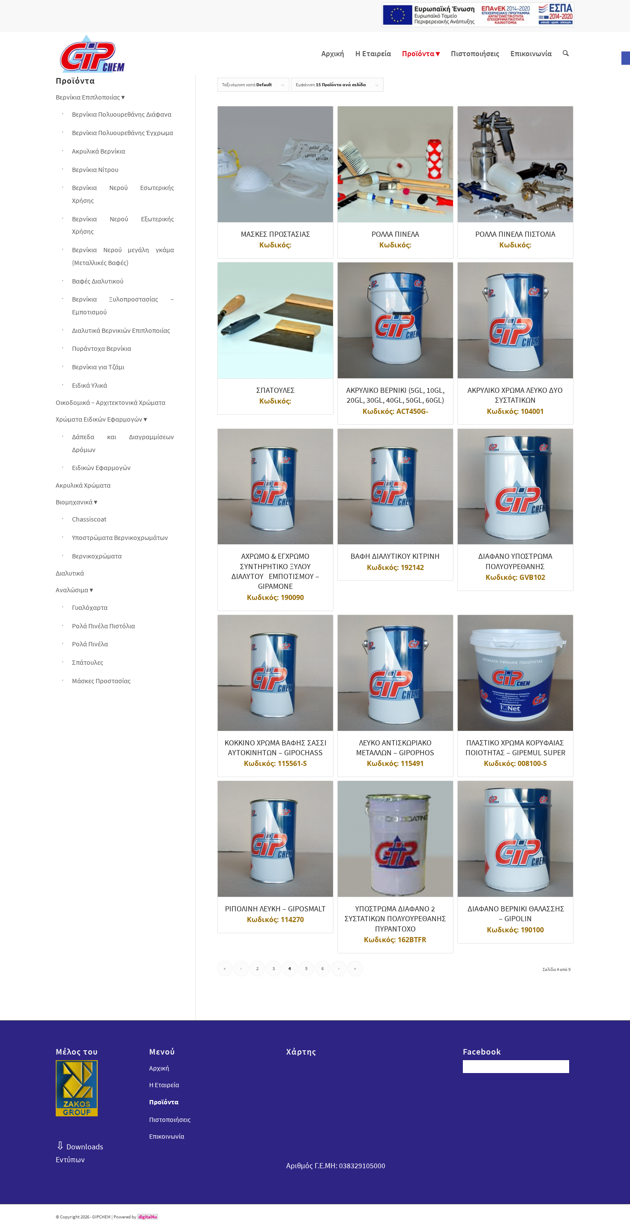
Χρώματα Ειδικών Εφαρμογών (99, 419)
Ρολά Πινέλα (90, 643)
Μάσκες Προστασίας (101, 680)
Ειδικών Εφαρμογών (101, 467)
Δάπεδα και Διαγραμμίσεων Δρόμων (123, 443)
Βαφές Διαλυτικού (97, 281)
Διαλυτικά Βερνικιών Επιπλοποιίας (121, 330)
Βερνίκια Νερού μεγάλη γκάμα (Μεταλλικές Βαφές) (123, 256)
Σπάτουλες (87, 662)
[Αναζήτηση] (565, 53)
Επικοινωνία (166, 1136)
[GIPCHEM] (92, 53)
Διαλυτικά (70, 573)
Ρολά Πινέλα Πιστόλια (103, 625)
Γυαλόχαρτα (90, 607)
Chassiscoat (89, 519)
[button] (625, 58)
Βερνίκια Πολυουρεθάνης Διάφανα (121, 114)
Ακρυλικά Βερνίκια (98, 151)
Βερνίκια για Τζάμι (98, 366)
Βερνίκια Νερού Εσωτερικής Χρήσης (123, 194)
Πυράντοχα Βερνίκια (101, 348)
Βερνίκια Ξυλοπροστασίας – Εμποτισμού (123, 305)
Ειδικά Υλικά (89, 385)
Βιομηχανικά (74, 501)
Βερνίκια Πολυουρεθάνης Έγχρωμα (122, 132)
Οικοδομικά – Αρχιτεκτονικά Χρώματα (110, 402)
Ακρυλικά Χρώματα (83, 485)
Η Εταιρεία (164, 1084)
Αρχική (159, 1068)
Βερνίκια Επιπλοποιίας (88, 97)
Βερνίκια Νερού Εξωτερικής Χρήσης (123, 225)
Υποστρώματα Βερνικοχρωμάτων (120, 537)
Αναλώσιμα (72, 589)
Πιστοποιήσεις (170, 1119)
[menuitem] (333, 53)
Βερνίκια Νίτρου (95, 169)
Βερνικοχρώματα (97, 556)
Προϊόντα (164, 1101)
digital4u (147, 1217)
